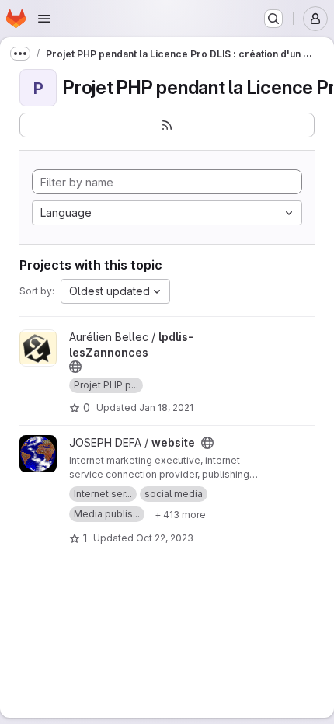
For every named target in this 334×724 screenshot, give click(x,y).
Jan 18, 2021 (166, 407)
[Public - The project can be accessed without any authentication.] (75, 366)
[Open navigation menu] (44, 18)
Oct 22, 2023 (164, 538)
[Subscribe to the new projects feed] (167, 125)
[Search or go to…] (273, 18)
